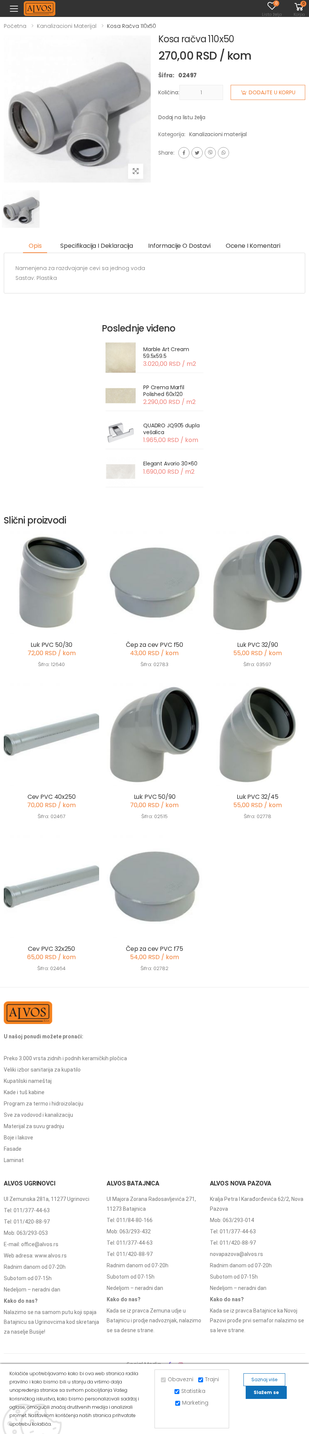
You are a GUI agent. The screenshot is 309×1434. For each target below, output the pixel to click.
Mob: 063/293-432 (129, 1231)
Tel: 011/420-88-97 (27, 1222)
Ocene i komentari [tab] (253, 245)
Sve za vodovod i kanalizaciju (38, 1115)
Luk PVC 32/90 (257, 644)
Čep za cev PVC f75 (154, 948)
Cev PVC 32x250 (51, 948)
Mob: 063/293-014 (232, 1220)
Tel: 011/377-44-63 (27, 1210)
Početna (15, 26)
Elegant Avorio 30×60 (170, 463)
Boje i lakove (18, 1138)
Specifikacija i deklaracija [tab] (96, 245)
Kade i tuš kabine (24, 1092)
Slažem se (266, 1392)
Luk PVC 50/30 (51, 644)
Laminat (14, 1160)
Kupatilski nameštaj (28, 1081)
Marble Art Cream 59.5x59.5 (166, 352)
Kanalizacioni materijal (66, 26)
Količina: (168, 92)
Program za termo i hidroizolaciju (43, 1104)
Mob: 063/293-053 (26, 1233)
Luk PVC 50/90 (155, 796)
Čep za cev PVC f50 (154, 644)
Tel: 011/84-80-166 (130, 1220)
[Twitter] (197, 152)
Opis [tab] (35, 245)
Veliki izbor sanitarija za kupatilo (42, 1070)
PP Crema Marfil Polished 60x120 (163, 391)
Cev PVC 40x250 (52, 796)
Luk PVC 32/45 (257, 796)
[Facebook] (184, 152)
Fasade (12, 1149)
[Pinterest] (223, 152)
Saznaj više (264, 1379)
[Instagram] (210, 152)
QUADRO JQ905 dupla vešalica (171, 429)
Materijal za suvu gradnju (34, 1126)
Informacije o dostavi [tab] (179, 245)
